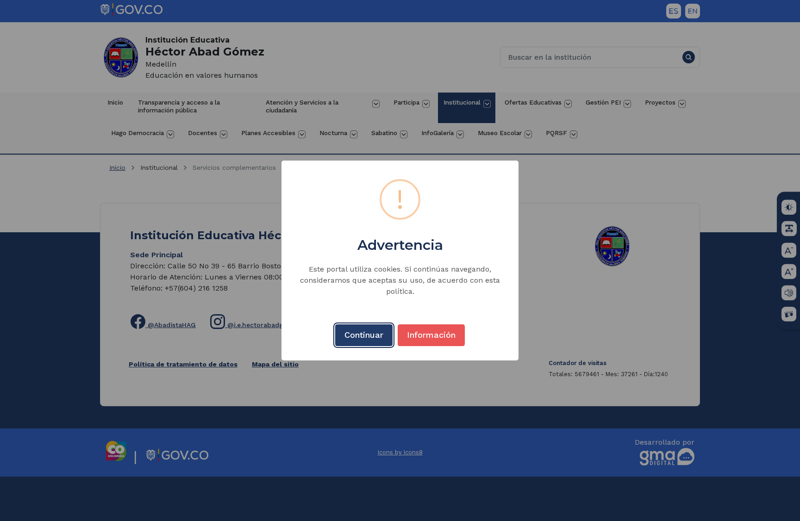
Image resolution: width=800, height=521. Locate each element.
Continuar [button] (363, 335)
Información (431, 335)
